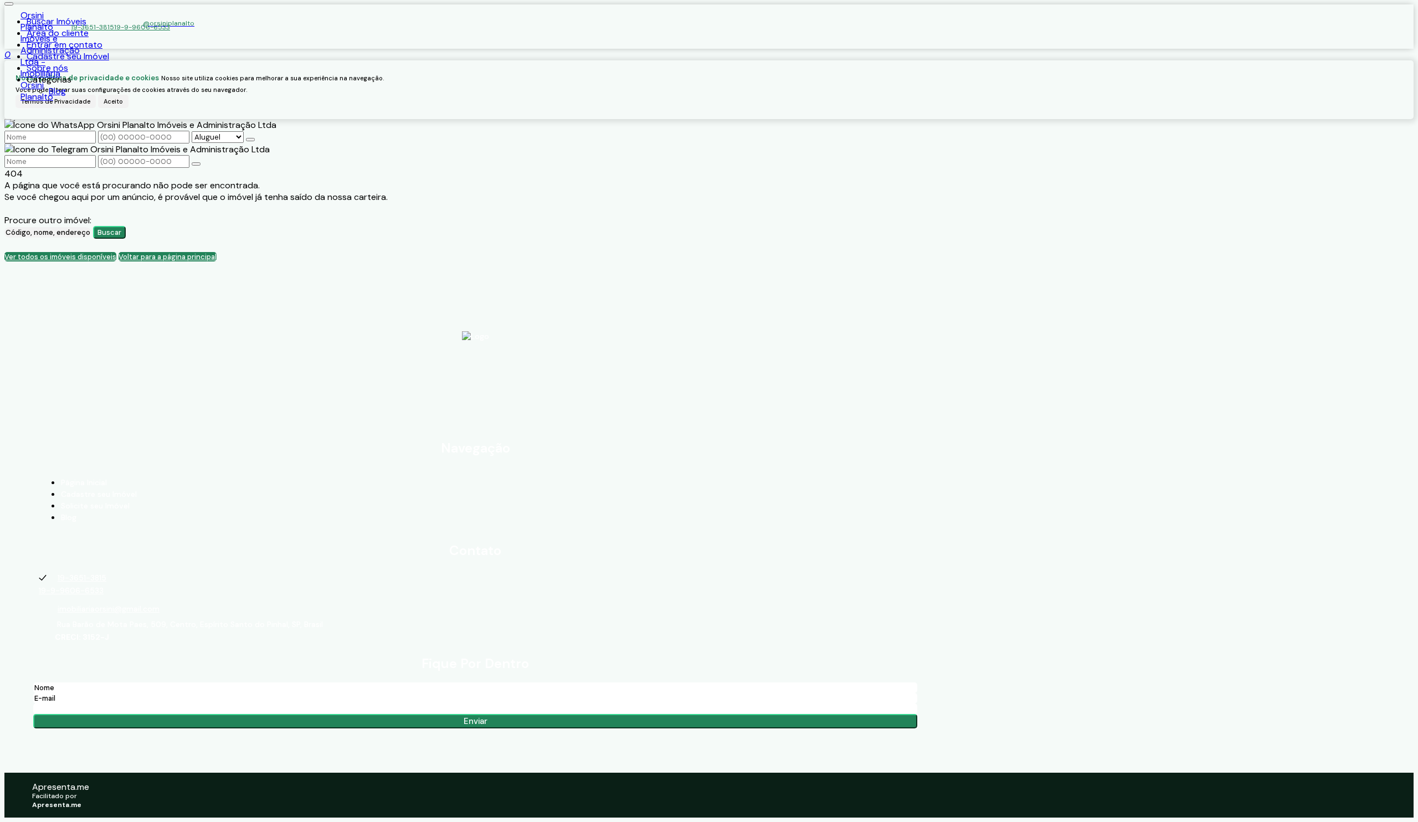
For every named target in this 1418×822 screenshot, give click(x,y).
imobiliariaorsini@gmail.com (109, 609)
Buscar (109, 232)
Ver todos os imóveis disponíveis (60, 256)
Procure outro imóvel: (47, 220)
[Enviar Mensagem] (196, 164)
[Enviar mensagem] (250, 139)
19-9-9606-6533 (142, 27)
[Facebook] (475, 376)
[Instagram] (475, 418)
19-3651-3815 (92, 27)
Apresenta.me (60, 787)
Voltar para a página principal (168, 256)
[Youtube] (475, 397)
